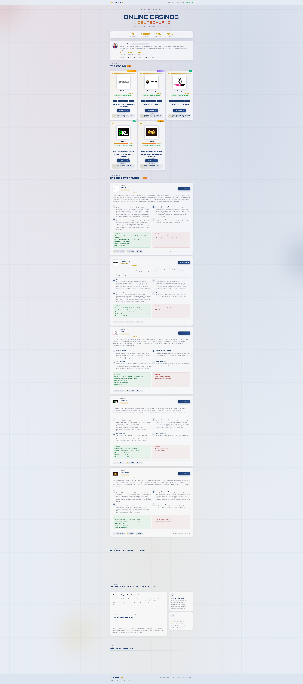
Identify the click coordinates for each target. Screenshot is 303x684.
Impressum (186, 680)
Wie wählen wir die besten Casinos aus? (125, 661)
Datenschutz (180, 680)
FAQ (183, 2)
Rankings (169, 2)
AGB (192, 680)
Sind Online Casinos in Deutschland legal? (125, 655)
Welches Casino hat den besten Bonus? (125, 666)
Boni (177, 2)
